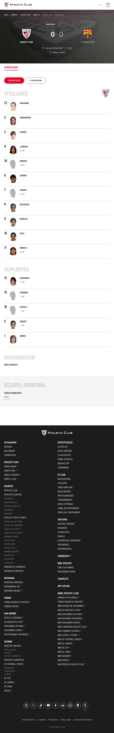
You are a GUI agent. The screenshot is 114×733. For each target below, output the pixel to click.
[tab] (14, 80)
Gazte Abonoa (65, 450)
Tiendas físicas (11, 606)
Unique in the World (68, 597)
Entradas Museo (12, 590)
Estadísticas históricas (69, 540)
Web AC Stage (64, 651)
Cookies (41, 719)
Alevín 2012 (9, 555)
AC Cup (7, 678)
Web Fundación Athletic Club (72, 626)
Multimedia (9, 450)
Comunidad (63, 467)
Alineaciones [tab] (11, 67)
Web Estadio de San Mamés (71, 605)
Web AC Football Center (69, 639)
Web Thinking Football (69, 630)
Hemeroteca (10, 455)
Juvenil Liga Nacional (13, 525)
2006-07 (36, 15)
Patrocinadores (66, 495)
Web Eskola (63, 660)
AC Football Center (13, 664)
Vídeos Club (10, 479)
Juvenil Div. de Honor (13, 521)
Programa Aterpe (66, 571)
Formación (9, 668)
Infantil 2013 (9, 548)
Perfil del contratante (69, 512)
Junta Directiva (65, 487)
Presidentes (63, 544)
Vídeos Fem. (9, 470)
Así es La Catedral (13, 617)
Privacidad (53, 719)
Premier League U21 (12, 506)
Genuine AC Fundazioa (14, 566)
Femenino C (9, 510)
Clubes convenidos (12, 656)
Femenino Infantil (11, 551)
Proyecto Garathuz (14, 659)
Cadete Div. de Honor (13, 533)
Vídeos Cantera (11, 474)
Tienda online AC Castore (16, 602)
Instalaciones (64, 491)
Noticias (8, 446)
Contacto (63, 578)
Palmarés (62, 528)
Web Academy (64, 656)
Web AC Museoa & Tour (69, 610)
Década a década (66, 523)
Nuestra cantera (12, 645)
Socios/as (62, 446)
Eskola (7, 690)
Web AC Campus (65, 643)
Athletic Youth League (15, 517)
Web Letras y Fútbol (68, 635)
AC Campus (9, 682)
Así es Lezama (10, 650)
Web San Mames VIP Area (69, 614)
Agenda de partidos (13, 571)
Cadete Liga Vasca (12, 529)
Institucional (64, 479)
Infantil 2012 (9, 540)
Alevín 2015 (9, 563)
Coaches (8, 674)
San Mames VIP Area (14, 626)
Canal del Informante (68, 508)
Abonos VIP (63, 463)
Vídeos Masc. (10, 466)
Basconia (8, 513)
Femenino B (9, 498)
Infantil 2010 (9, 544)
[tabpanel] (57, 242)
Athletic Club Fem (12, 494)
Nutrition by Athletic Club (71, 664)
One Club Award (66, 567)
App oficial (64, 585)
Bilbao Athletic (11, 502)
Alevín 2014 (9, 559)
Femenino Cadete (11, 536)
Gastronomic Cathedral (16, 634)
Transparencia (65, 499)
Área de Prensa (65, 504)
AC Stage (8, 686)
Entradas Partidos (13, 582)
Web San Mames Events (69, 622)
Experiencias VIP (11, 586)
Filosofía (62, 483)
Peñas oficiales (65, 459)
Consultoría (9, 671)
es (100, 5)
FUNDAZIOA (63, 555)
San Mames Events (13, 630)
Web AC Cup (63, 647)
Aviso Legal (65, 719)
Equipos (14, 15)
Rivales (61, 536)
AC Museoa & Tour (13, 621)
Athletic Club (25, 15)
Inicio (6, 15)
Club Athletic (64, 455)
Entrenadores (65, 548)
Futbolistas (63, 532)
